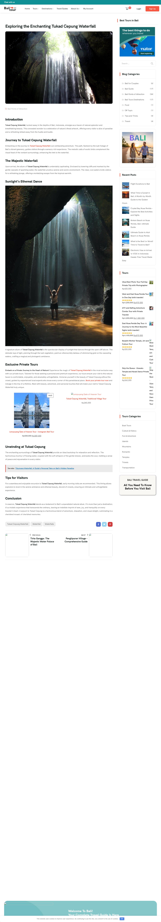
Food (127, 105)
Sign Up (152, 9)
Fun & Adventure (129, 436)
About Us (75, 8)
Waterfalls (49, 524)
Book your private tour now (97, 380)
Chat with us (9, 2)
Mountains (126, 446)
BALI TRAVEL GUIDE (137, 480)
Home (27, 8)
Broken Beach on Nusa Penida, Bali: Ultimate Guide (140, 223)
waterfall (37, 524)
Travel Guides (62, 8)
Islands (125, 441)
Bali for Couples (131, 83)
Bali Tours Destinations (134, 99)
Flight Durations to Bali (140, 184)
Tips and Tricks (131, 116)
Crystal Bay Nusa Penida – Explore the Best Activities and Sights (142, 211)
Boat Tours (126, 425)
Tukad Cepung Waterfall (40, 146)
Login (139, 9)
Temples (125, 457)
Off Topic (128, 110)
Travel (127, 121)
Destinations (47, 8)
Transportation (128, 467)
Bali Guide (129, 89)
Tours (35, 8)
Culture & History (129, 431)
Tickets (125, 462)
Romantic (126, 452)
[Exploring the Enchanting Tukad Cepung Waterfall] (98, 524)
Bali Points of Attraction (17, 109)
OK (122, 919)
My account (88, 8)
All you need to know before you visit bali (138, 486)
